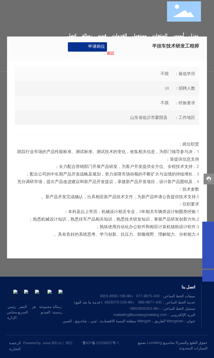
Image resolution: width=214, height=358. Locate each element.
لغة (38, 48)
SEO (69, 343)
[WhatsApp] (208, 251)
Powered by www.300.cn (42, 343)
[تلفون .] (208, 227)
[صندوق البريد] (208, 239)
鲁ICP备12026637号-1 (100, 343)
